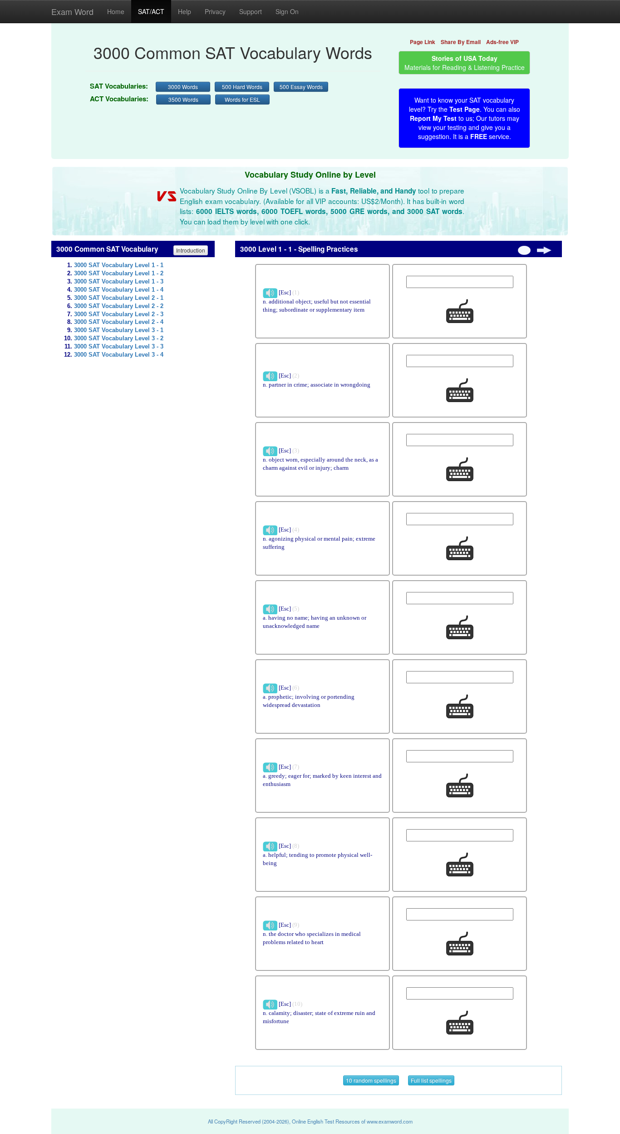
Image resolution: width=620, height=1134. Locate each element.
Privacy (215, 11)
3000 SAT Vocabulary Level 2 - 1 (118, 298)
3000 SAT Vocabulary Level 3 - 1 (118, 330)
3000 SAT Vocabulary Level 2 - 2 (118, 306)
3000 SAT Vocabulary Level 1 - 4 (118, 290)
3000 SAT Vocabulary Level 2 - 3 (118, 314)
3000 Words (183, 86)
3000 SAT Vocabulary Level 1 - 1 (118, 265)
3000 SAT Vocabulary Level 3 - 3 (118, 346)
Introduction (190, 250)
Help (184, 11)
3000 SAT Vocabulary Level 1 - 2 (118, 273)
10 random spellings (371, 1080)
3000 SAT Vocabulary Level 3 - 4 (118, 355)
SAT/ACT (151, 11)
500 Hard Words (242, 86)
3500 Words (183, 99)
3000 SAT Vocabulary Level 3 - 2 (118, 338)
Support (250, 11)
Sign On (287, 11)
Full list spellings (431, 1080)
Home (115, 11)
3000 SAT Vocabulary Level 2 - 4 (118, 322)
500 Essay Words (301, 86)
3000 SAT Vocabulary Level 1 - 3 (118, 282)
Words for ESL (242, 99)
